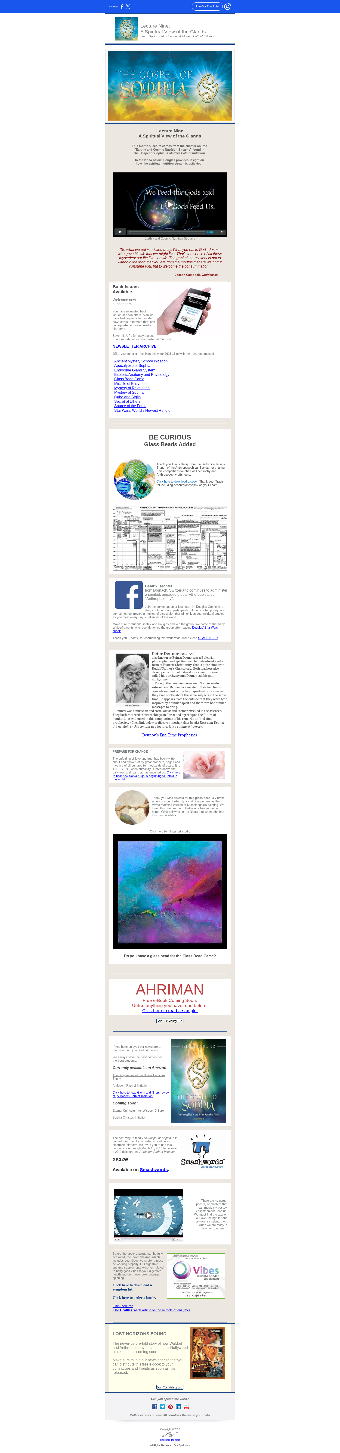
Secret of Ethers (127, 401)
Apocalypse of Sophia (132, 366)
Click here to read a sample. (170, 1010)
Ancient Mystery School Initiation (141, 361)
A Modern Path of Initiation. (135, 1096)
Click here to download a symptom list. (132, 1287)
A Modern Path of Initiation (130, 1085)
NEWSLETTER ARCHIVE (135, 346)
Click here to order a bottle (134, 1298)
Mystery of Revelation (132, 388)
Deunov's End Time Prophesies (170, 735)
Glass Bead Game (129, 379)
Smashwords (154, 1169)
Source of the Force (130, 406)
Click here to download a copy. (177, 481)
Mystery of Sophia (129, 392)
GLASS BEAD (208, 638)
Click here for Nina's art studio (169, 831)
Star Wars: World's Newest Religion (143, 410)
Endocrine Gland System (134, 370)
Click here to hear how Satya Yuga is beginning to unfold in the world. (146, 776)
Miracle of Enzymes (130, 384)
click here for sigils (170, 1439)
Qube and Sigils (127, 397)
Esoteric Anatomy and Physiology (141, 375)
